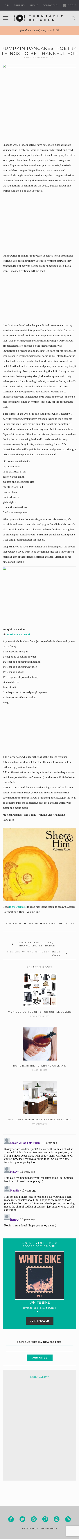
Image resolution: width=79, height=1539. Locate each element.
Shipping (19, 5)
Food (36, 57)
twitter (32, 923)
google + (68, 923)
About (34, 5)
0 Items (71, 5)
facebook (14, 923)
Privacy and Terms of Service (43, 1528)
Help (6, 5)
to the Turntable (18, 906)
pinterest (50, 923)
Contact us (50, 5)
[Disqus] (39, 1182)
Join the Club (39, 1320)
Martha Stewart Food (18, 634)
